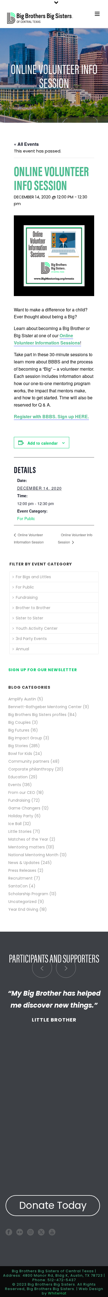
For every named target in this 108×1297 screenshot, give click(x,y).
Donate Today (53, 1205)
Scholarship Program (28, 893)
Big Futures (18, 730)
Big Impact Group (25, 737)
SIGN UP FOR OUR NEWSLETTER (42, 670)
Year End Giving (23, 909)
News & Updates (24, 862)
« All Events (26, 144)
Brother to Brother (33, 608)
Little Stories (20, 831)
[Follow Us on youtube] (52, 1232)
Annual (22, 649)
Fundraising (27, 597)
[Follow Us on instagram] (30, 1232)
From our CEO (21, 792)
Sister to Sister (29, 618)
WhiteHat (57, 1293)
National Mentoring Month (33, 854)
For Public (26, 518)
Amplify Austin (22, 699)
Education (18, 776)
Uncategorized (22, 901)
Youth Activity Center (37, 628)
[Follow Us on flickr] (19, 1232)
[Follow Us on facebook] (9, 1232)
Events (14, 784)
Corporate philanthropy (31, 769)
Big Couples (19, 722)
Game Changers (24, 808)
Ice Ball (15, 823)
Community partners (28, 761)
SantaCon (18, 886)
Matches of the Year (28, 839)
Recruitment (20, 878)
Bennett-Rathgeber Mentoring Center (45, 706)
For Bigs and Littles (33, 577)
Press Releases (22, 870)
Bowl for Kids (20, 753)
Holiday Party (20, 815)
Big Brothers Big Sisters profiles (37, 714)
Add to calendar (42, 443)
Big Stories (18, 745)
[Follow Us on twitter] (41, 1232)
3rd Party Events (31, 638)
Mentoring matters (26, 847)
